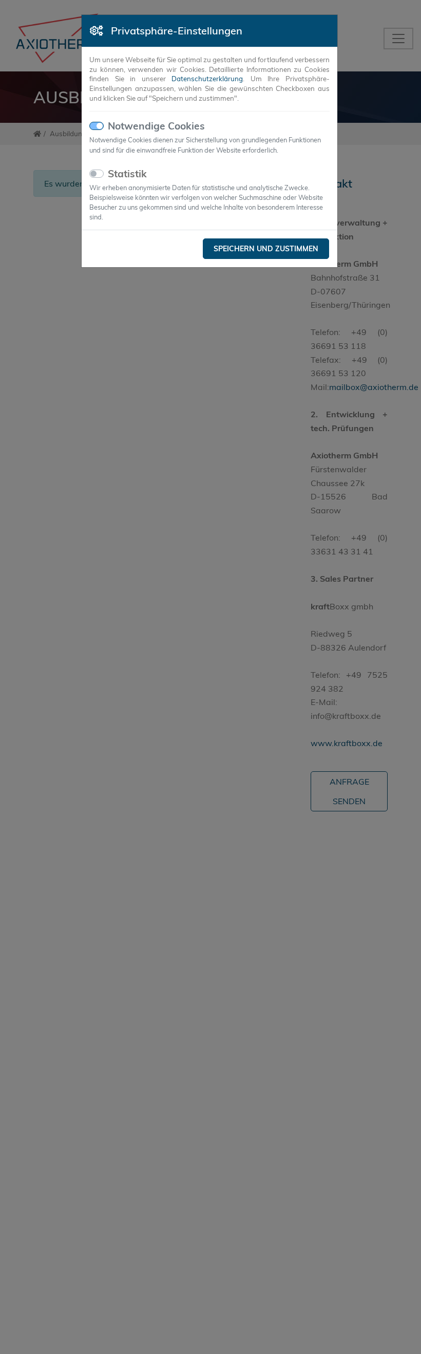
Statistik (127, 174)
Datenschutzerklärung (207, 79)
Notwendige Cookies (156, 126)
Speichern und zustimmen (266, 248)
